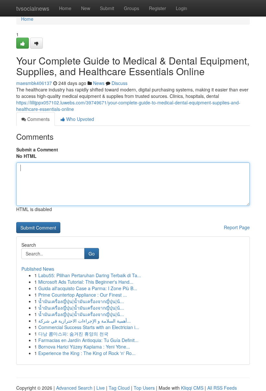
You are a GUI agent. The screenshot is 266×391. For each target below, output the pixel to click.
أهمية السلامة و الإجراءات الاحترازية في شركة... (84, 320)
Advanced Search (74, 388)
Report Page (237, 227)
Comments (38, 119)
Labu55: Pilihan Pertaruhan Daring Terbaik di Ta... (89, 275)
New (85, 8)
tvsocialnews (32, 8)
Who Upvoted (79, 119)
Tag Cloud (119, 388)
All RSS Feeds (222, 388)
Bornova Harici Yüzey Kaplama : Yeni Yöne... (84, 346)
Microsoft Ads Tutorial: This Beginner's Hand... (85, 281)
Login (181, 8)
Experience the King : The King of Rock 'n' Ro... (87, 353)
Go (92, 253)
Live (100, 388)
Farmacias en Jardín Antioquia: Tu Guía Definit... (88, 340)
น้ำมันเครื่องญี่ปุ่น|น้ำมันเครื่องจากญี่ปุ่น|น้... (81, 301)
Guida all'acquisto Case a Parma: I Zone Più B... (87, 288)
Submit (107, 8)
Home (65, 8)
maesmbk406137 (34, 83)
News (98, 83)
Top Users (144, 388)
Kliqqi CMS (192, 388)
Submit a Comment (37, 149)
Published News (37, 269)
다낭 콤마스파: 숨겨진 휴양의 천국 (73, 333)
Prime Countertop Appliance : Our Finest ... (82, 294)
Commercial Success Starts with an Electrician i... (88, 327)
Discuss (119, 83)
